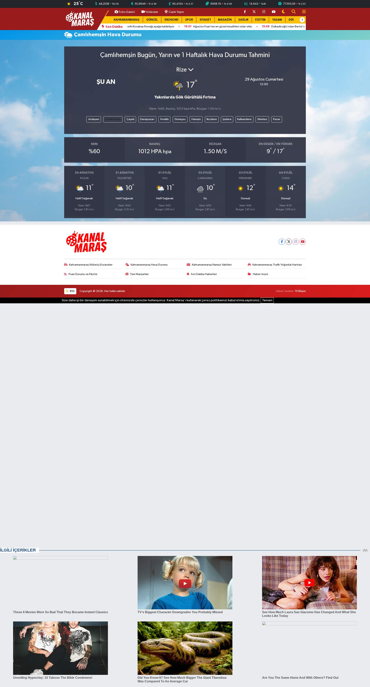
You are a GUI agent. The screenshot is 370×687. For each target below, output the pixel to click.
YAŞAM (277, 19)
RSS (72, 291)
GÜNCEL (152, 19)
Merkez (262, 119)
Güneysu (180, 119)
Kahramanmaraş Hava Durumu (149, 264)
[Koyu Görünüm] (283, 12)
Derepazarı (147, 119)
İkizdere (212, 119)
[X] (289, 242)
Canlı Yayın (176, 12)
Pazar (276, 119)
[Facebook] (282, 242)
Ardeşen (93, 119)
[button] (302, 20)
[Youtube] (302, 242)
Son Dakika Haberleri (204, 274)
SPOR (189, 19)
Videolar (152, 12)
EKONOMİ (171, 19)
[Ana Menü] (302, 12)
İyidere (227, 119)
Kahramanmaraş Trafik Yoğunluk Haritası (277, 264)
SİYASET (205, 19)
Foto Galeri (127, 12)
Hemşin (196, 119)
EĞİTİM (260, 19)
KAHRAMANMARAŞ (127, 19)
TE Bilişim (300, 291)
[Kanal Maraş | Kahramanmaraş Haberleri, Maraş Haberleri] (79, 18)
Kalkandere (244, 119)
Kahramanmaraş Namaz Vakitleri (212, 264)
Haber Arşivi (260, 274)
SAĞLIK (243, 19)
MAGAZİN (225, 19)
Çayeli (130, 119)
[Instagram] (296, 242)
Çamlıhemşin (113, 119)
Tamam (267, 300)
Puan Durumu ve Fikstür (83, 274)
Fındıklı (164, 119)
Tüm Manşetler (139, 274)
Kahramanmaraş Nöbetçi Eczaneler (91, 264)
